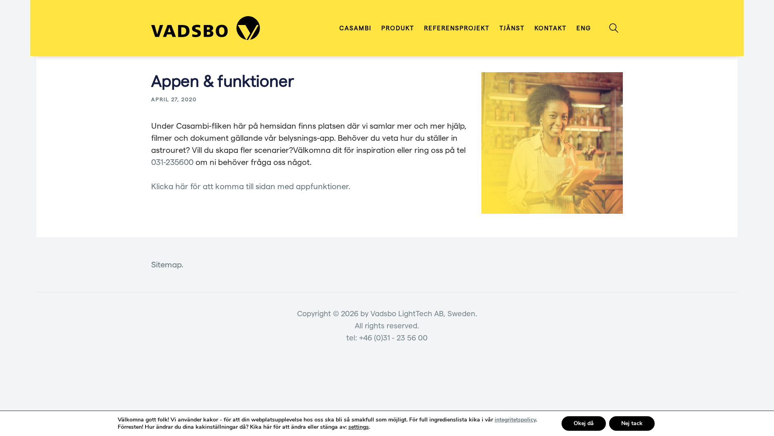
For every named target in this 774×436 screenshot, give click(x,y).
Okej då (584, 423)
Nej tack (632, 423)
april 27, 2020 (174, 99)
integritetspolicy (515, 419)
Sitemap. (167, 264)
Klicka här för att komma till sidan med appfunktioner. (250, 186)
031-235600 (172, 162)
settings (358, 427)
